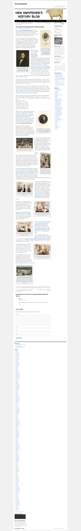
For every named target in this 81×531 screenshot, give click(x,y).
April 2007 (16, 496)
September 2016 (17, 425)
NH (30, 287)
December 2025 (17, 356)
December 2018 (17, 398)
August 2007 (17, 492)
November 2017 (17, 411)
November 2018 (17, 399)
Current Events (57, 92)
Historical (42, 286)
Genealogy (56, 93)
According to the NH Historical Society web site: (24, 276)
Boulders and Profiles (58, 88)
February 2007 (17, 498)
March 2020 (17, 383)
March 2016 (17, 431)
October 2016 (17, 424)
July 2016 (16, 427)
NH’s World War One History (50, 21)
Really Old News (57, 124)
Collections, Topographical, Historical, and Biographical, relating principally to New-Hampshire (40, 66)
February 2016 (17, 432)
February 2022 (17, 362)
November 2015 (17, 435)
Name (17, 326)
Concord (33, 286)
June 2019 (16, 392)
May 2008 (16, 483)
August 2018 (17, 402)
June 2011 (16, 473)
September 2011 (17, 470)
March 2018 (17, 407)
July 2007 (16, 493)
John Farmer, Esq (34, 53)
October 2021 (17, 364)
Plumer (37, 287)
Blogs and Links (32, 21)
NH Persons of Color (58, 115)
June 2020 (16, 380)
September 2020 (17, 377)
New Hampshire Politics (58, 111)
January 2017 (17, 421)
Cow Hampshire (21, 4)
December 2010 (17, 479)
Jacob (47, 286)
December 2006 (17, 500)
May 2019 (16, 393)
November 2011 (17, 469)
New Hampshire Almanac (40, 21)
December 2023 (17, 358)
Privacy (23, 528)
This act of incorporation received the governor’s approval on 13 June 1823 (25, 115)
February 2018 (17, 408)
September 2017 (17, 413)
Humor (56, 97)
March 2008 (17, 485)
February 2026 (17, 354)
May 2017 (16, 417)
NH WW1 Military (57, 117)
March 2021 (17, 371)
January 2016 (17, 433)
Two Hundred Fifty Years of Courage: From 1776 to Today (60, 84)
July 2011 (16, 472)
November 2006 (17, 501)
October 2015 (17, 436)
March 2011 (17, 476)
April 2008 (16, 484)
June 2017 (16, 416)
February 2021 (17, 372)
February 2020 (17, 384)
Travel (56, 128)
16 (64, 67)
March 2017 (17, 419)
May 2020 (16, 381)
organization (33, 287)
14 (61, 67)
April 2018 (16, 406)
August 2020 (17, 378)
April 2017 (16, 418)
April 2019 (16, 394)
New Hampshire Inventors (58, 109)
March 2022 (17, 361)
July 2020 (16, 379)
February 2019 (17, 396)
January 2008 (17, 487)
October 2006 (17, 502)
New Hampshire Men (58, 110)
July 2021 (16, 367)
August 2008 (17, 480)
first (37, 286)
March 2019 (17, 395)
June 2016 (16, 428)
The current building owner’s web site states (23, 244)
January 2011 (17, 478)
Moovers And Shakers (58, 102)
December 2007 (17, 488)
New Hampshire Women (58, 114)
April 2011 (16, 475)
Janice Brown (28, 28)
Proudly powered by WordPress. (59, 528)
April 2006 (16, 508)
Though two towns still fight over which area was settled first (26, 92)
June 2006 (16, 506)
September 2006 (17, 503)
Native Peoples (57, 105)
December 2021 (17, 363)
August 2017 (17, 414)
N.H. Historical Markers (58, 103)
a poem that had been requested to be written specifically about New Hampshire (42, 228)
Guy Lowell (18, 246)
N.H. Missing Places (58, 104)
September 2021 (17, 365)
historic (40, 286)
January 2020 (17, 385)
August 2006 (17, 504)
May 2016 (16, 429)
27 (59, 69)
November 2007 (17, 489)
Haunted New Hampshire (58, 94)
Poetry (56, 122)
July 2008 (16, 481)
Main (16, 287)
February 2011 (17, 477)
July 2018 (16, 403)
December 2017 (17, 410)
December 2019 (17, 386)
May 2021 (16, 369)
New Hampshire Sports (58, 113)
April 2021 (16, 370)
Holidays (56, 96)
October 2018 (17, 400)
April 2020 (16, 382)
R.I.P (56, 123)
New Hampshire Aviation (58, 106)
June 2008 (16, 482)
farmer (36, 286)
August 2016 (17, 426)
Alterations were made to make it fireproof (23, 212)
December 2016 (17, 422)
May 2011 (16, 474)
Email (17, 330)
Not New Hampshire (58, 118)
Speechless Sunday (57, 126)
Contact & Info (21, 21)
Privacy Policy (27, 21)
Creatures (56, 91)
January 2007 (17, 499)
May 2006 (16, 507)
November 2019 (17, 387)
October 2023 (17, 359)
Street (41, 287)
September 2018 (17, 401)
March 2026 (17, 353)
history (45, 286)
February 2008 (17, 486)
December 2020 (17, 374)
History (24, 286)
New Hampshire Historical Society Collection (45, 53)
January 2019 (17, 397)
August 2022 (17, 360)
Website (17, 333)
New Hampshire (27, 287)
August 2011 (17, 471)
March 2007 (17, 497)
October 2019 (17, 388)
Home (17, 21)
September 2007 (17, 491)
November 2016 (17, 423)
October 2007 (17, 490)
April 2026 (16, 352)
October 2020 (17, 376)
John (49, 286)
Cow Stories (56, 90)
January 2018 (17, 409)
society (39, 287)
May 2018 (16, 405)
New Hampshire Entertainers (59, 107)
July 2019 (16, 391)
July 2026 (16, 350)
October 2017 (17, 412)
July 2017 (16, 415)
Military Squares (57, 101)
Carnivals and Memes (58, 89)
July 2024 (16, 357)
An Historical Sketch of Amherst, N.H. (28, 47)
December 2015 (17, 434)
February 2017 (17, 420)
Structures (26, 286)
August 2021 (17, 366)
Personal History (57, 121)
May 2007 (16, 495)
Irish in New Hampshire (58, 98)
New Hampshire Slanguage (58, 112)
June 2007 (16, 494)
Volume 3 (25, 76)
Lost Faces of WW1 (57, 99)
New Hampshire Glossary (58, 108)
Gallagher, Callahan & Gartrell (21, 262)
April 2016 (16, 430)
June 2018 (16, 404)
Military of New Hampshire (58, 100)
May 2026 (16, 351)
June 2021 (16, 368)
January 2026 (17, 355)
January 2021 (17, 373)
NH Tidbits (56, 116)
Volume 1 (17, 76)
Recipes (56, 125)
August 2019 (17, 390)
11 (56, 67)
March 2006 (17, 509)
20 (59, 68)
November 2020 (17, 375)
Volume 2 (21, 76)
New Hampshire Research (60, 21)
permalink (48, 287)
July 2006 (16, 505)
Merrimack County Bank (45, 189)
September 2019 (17, 389)
